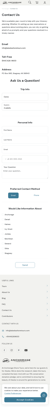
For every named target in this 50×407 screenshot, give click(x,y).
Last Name (8, 140)
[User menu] (45, 2)
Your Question (10, 167)
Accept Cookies (25, 399)
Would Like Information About (25, 208)
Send (25, 265)
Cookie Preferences (12, 393)
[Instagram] (11, 350)
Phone (36, 195)
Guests (6, 105)
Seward (8, 243)
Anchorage (9, 214)
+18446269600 (12, 336)
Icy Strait (8, 229)
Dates (6, 97)
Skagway (8, 253)
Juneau (8, 234)
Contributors (7, 316)
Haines (7, 224)
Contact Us (7, 310)
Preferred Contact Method (25, 188)
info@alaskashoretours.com (14, 48)
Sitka (7, 248)
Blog (4, 298)
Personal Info (25, 122)
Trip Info (25, 89)
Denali (7, 219)
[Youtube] (25, 350)
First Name (8, 130)
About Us (6, 292)
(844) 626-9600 (9, 60)
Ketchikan (9, 239)
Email (6, 149)
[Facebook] (4, 350)
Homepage (5, 9)
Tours (4, 286)
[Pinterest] (18, 350)
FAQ (3, 304)
